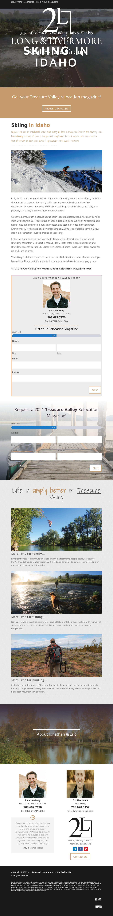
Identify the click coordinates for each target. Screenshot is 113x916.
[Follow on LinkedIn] (75, 849)
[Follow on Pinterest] (86, 849)
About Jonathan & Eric (56, 734)
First (14, 353)
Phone (15, 372)
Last (59, 353)
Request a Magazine (56, 108)
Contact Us (80, 856)
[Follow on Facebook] (80, 849)
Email (15, 358)
